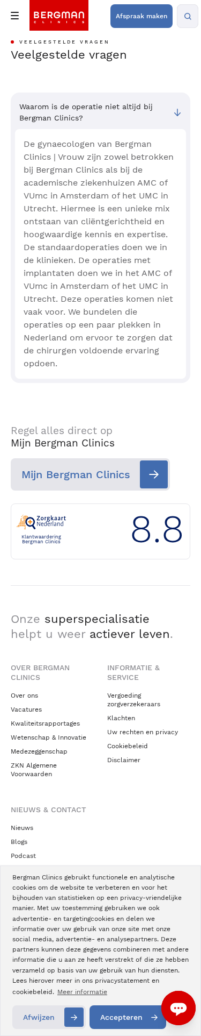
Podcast (23, 856)
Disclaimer (123, 760)
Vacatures (26, 709)
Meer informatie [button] (82, 992)
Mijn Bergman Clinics (75, 474)
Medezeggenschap (39, 751)
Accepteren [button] (121, 1017)
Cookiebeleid (127, 746)
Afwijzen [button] (39, 1017)
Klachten (121, 718)
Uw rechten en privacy (142, 732)
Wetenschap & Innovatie (48, 737)
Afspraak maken (141, 16)
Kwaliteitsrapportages (45, 723)
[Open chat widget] (178, 1008)
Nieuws (22, 828)
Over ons (24, 695)
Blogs (19, 842)
